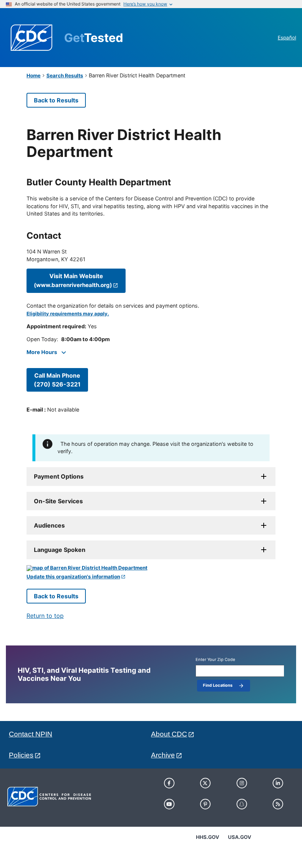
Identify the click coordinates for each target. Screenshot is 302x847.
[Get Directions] (151, 568)
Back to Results (56, 100)
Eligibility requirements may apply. (68, 313)
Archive (163, 755)
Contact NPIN (30, 734)
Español (287, 38)
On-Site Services (58, 501)
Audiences (49, 525)
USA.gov (239, 837)
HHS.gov (207, 837)
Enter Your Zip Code (215, 659)
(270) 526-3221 (57, 380)
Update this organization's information (73, 577)
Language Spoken (59, 549)
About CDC (169, 734)
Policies (21, 755)
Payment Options (59, 476)
